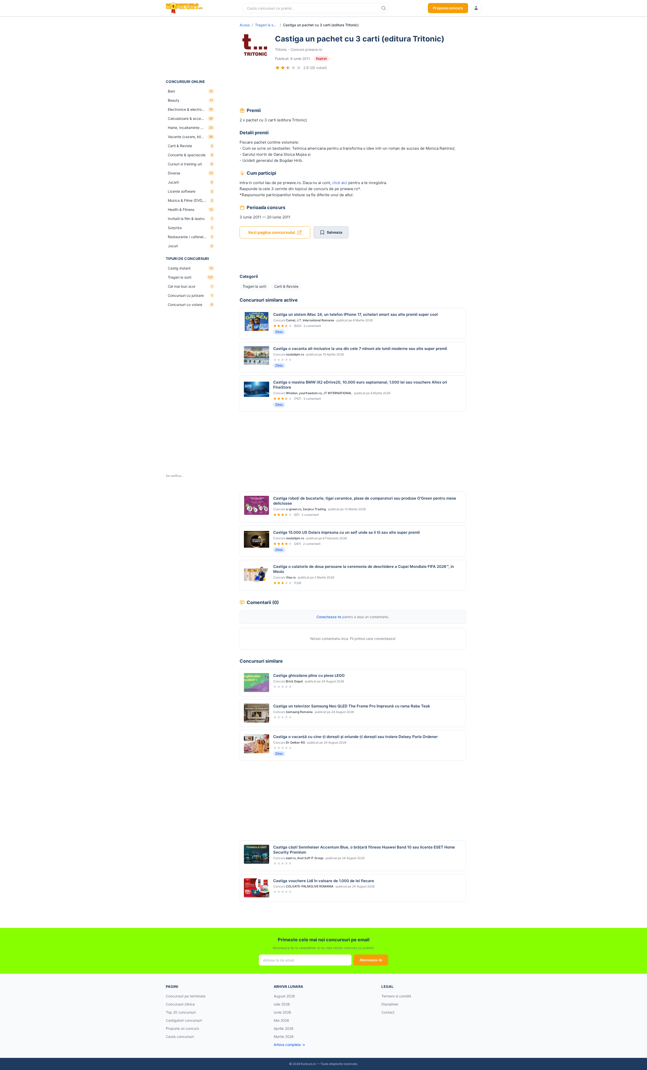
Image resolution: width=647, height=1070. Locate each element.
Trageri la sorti (266, 25)
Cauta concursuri (180, 1036)
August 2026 (284, 996)
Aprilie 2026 (283, 1028)
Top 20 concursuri (181, 1012)
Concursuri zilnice (180, 1004)
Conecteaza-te (328, 617)
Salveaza (334, 232)
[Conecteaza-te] (476, 8)
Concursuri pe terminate (185, 996)
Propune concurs (448, 8)
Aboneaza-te (371, 960)
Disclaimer (389, 1004)
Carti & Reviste (286, 286)
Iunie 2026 (282, 1012)
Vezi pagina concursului (271, 232)
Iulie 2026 (282, 1004)
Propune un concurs (182, 1028)
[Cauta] (383, 8)
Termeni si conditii (396, 996)
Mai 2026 (281, 1020)
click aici (339, 182)
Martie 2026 (284, 1036)
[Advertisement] (191, 48)
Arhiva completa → (289, 1044)
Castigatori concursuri (184, 1020)
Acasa (245, 25)
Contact (388, 1012)
